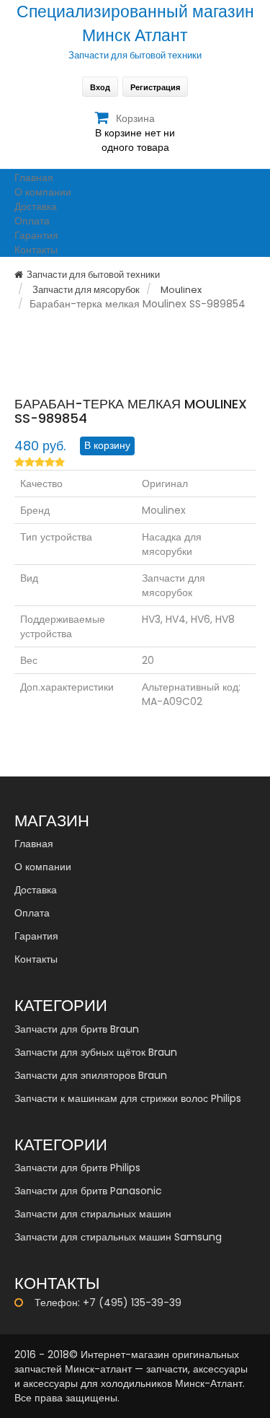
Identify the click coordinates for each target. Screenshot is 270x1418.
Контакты (36, 249)
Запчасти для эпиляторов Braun (90, 1075)
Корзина (135, 118)
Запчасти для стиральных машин (92, 1214)
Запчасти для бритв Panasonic (88, 1190)
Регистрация (155, 87)
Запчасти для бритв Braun (76, 1029)
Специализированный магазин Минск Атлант (135, 23)
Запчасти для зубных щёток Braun (95, 1052)
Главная (33, 177)
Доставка (35, 206)
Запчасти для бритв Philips (77, 1167)
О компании (42, 192)
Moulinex (181, 290)
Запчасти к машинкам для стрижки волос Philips (127, 1098)
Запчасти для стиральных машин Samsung (118, 1237)
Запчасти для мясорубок (86, 290)
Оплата (32, 221)
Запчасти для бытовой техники (93, 274)
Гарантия (36, 235)
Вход (100, 87)
